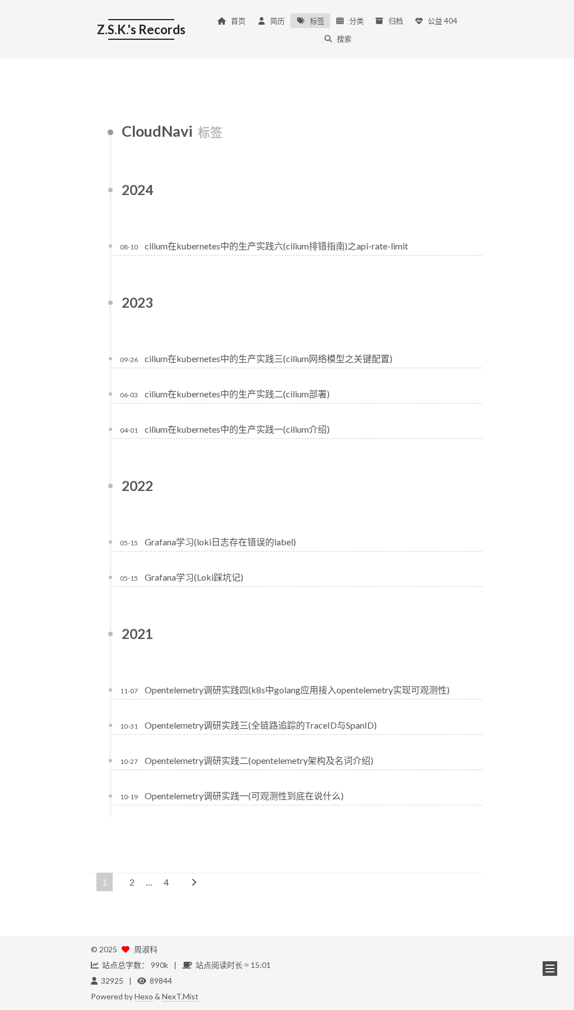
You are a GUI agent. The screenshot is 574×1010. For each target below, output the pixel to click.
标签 (317, 20)
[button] (550, 968)
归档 (395, 20)
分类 (356, 20)
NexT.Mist (180, 996)
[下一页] (194, 882)
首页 (238, 20)
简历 (277, 20)
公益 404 (442, 20)
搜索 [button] (344, 38)
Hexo (144, 996)
